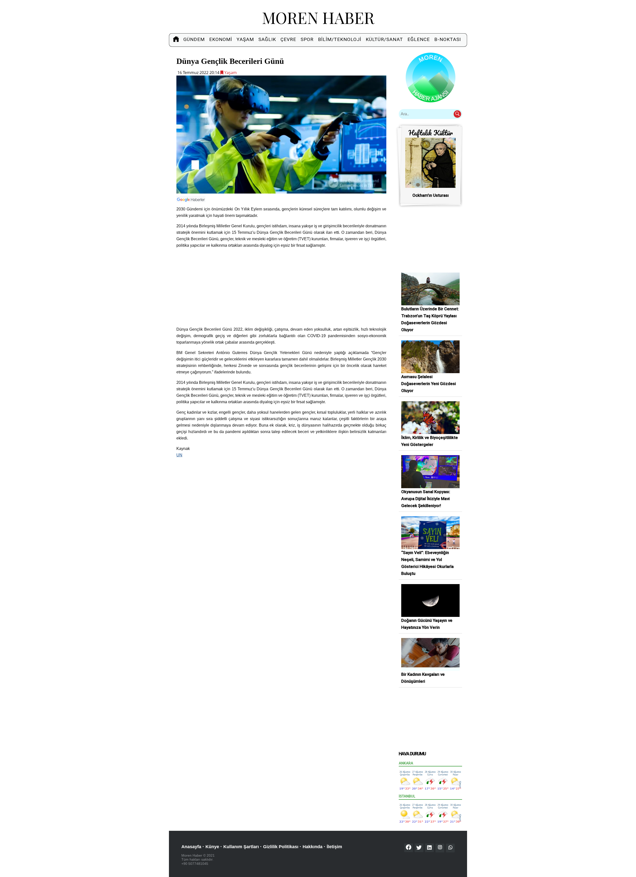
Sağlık (267, 39)
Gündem (194, 39)
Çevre (288, 39)
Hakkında (312, 846)
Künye (212, 846)
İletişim (334, 846)
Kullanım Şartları (241, 846)
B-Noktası (447, 39)
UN (179, 455)
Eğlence (418, 39)
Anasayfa (191, 846)
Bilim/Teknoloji (339, 39)
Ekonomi (220, 39)
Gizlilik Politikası (280, 846)
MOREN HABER (318, 17)
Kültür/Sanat (384, 39)
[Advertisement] (281, 287)
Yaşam (245, 39)
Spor (307, 39)
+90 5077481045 (194, 864)
